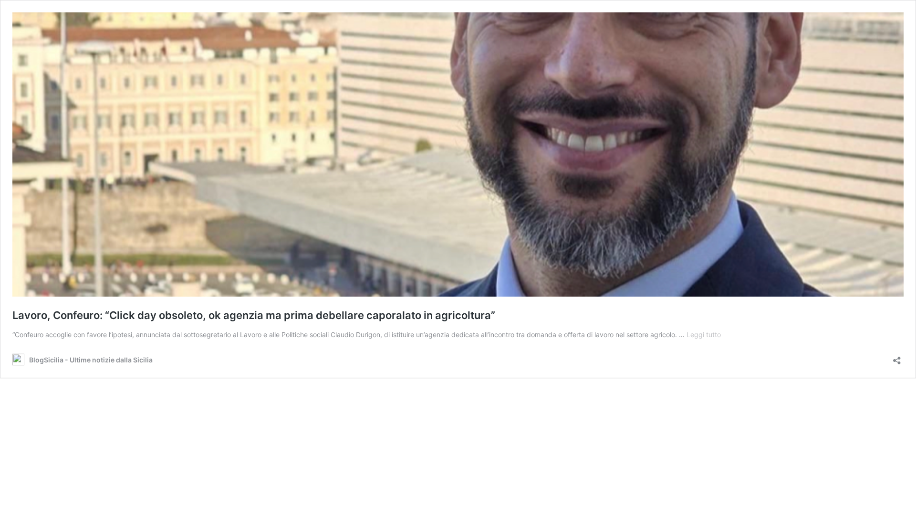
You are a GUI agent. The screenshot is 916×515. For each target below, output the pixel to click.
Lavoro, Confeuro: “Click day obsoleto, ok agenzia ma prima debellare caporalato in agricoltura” (253, 315)
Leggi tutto (704, 334)
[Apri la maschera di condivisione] (897, 357)
